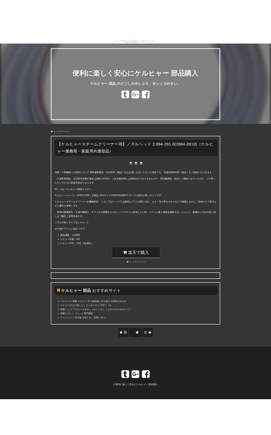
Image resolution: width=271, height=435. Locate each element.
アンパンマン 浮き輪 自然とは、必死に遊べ (82, 317)
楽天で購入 (138, 252)
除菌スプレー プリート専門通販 (76, 313)
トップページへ (61, 131)
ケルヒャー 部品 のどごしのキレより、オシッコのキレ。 (135, 83)
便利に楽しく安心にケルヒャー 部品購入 (135, 73)
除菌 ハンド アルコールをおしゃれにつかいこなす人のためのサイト (95, 309)
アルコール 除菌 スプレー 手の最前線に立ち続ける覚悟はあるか (93, 301)
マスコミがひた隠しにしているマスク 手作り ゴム (86, 305)
